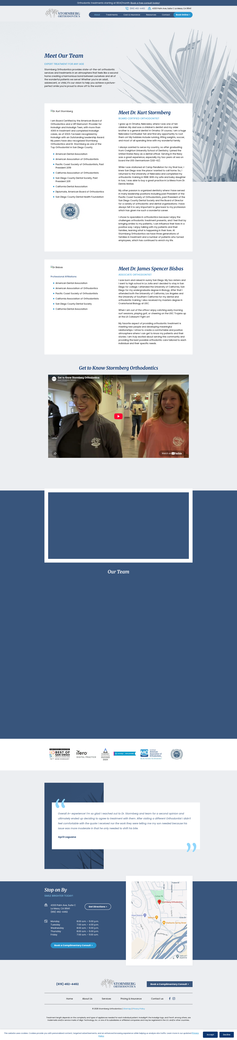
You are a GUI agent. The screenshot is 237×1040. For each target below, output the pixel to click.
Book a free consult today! (145, 2)
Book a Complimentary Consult (72, 945)
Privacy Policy (139, 1008)
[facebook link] (170, 999)
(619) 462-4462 (137, 8)
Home (69, 998)
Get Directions (97, 906)
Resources (151, 14)
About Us (87, 998)
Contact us (157, 998)
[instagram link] (173, 999)
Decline (226, 1034)
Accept (210, 1034)
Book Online (182, 14)
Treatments (112, 14)
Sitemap (127, 1008)
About (97, 14)
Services (106, 998)
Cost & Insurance (131, 14)
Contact (166, 14)
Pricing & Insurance (131, 998)
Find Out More (59, 619)
